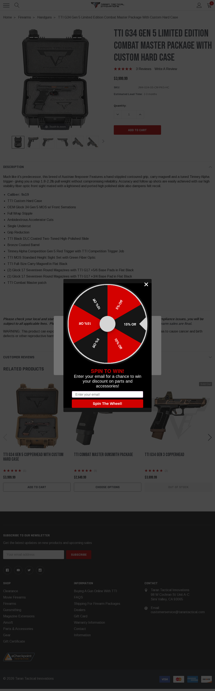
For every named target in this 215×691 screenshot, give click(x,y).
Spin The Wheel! (107, 404)
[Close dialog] (146, 284)
